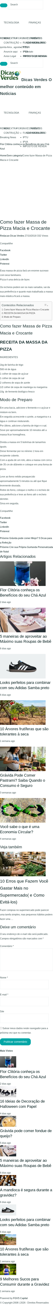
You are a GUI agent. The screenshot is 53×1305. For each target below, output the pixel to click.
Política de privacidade (35, 56)
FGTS (20, 38)
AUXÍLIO (35, 38)
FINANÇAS (35, 22)
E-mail (4, 994)
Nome (4, 977)
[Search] (3, 5)
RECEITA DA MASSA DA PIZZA (19, 313)
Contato (29, 51)
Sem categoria (14, 155)
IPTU (25, 47)
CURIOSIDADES (35, 42)
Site (2, 1011)
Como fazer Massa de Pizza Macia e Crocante (26, 309)
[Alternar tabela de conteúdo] (46, 305)
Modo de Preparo (12, 317)
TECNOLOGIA (11, 22)
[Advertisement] (26, 190)
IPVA (25, 142)
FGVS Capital (20, 1298)
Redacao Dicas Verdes (12, 235)
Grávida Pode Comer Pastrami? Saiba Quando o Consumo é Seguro (22, 780)
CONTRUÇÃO (11, 42)
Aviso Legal (10, 56)
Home (3, 155)
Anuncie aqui (11, 51)
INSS (6, 38)
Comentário (7, 946)
